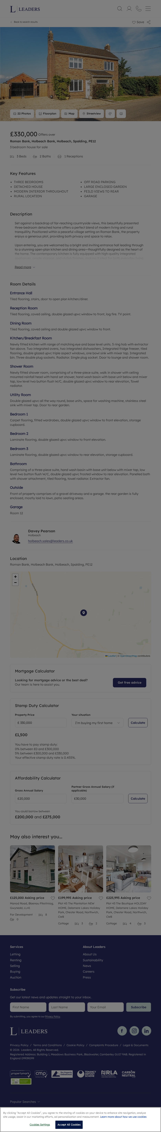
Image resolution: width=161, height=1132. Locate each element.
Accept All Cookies (69, 1124)
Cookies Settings (40, 1124)
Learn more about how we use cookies (123, 1116)
